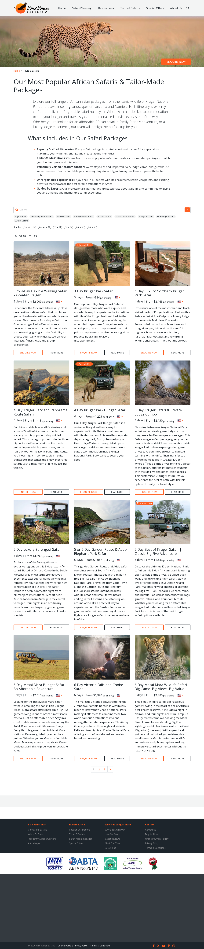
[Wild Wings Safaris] (32, 8)
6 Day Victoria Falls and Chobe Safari (98, 686)
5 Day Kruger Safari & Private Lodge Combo (158, 412)
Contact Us (150, 829)
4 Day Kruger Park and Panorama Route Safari (40, 412)
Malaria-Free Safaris (125, 216)
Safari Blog (110, 847)
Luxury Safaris (21, 220)
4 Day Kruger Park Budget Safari (100, 410)
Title (57, 227)
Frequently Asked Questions (42, 838)
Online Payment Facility (156, 838)
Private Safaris (104, 216)
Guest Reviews (112, 838)
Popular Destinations (79, 829)
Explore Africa (77, 824)
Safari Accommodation (80, 838)
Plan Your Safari (37, 824)
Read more (56, 352)
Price (78, 227)
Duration (28, 227)
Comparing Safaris (37, 829)
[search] (187, 209)
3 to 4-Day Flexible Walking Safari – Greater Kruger (41, 293)
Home (62, 8)
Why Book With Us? (115, 829)
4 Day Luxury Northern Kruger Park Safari (159, 293)
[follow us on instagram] (173, 945)
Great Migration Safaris (42, 216)
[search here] (187, 8)
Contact (149, 824)
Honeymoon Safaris (83, 216)
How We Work (112, 834)
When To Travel (36, 834)
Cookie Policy (64, 945)
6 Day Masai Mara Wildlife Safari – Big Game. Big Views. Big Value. (162, 686)
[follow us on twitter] (158, 945)
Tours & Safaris (130, 8)
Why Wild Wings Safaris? (118, 824)
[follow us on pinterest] (169, 945)
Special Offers (155, 8)
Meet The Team (113, 843)
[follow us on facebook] (154, 945)
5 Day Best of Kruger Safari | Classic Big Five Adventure (158, 551)
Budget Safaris (146, 216)
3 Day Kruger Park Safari (94, 291)
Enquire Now (151, 834)
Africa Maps (34, 843)
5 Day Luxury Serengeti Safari (38, 549)
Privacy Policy (152, 843)
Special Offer (85, 244)
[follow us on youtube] (164, 945)
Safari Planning (81, 8)
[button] (59, 301)
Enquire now (176, 61)
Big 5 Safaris (20, 216)
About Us (176, 8)
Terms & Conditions (155, 847)
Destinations (106, 8)
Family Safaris (63, 216)
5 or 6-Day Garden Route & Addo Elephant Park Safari (100, 551)
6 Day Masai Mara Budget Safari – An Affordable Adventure (41, 686)
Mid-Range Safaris (166, 216)
